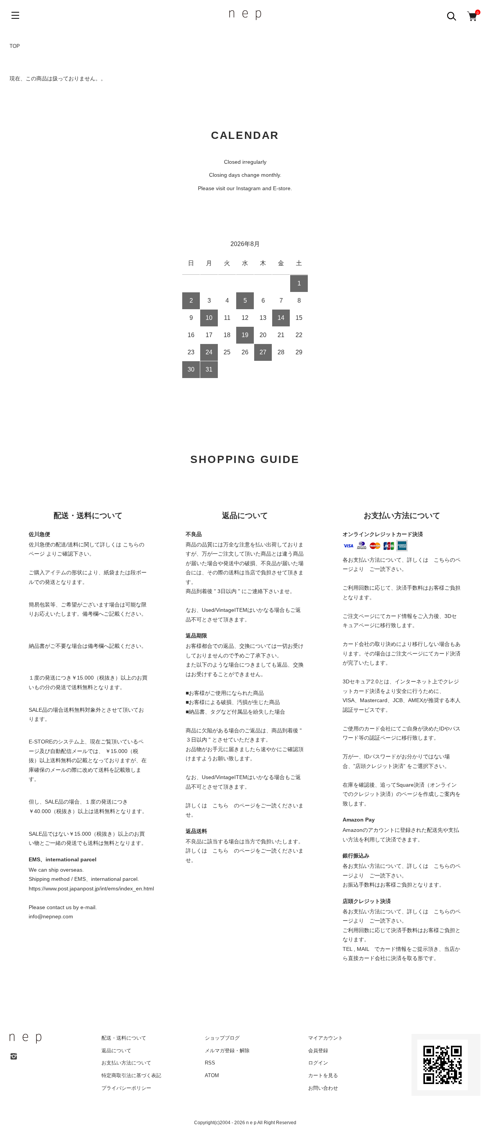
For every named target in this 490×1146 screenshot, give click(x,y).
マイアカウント (325, 1038)
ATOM (212, 1075)
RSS (210, 1063)
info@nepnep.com (51, 916)
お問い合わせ (323, 1088)
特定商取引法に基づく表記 (131, 1075)
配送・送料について (123, 1038)
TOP (15, 46)
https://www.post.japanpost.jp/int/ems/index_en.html (91, 888)
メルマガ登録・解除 (227, 1050)
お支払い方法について (126, 1063)
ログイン (318, 1063)
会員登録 (318, 1050)
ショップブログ (222, 1038)
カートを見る (323, 1075)
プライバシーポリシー (126, 1088)
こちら (220, 805)
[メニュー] (15, 15)
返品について (116, 1050)
